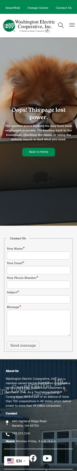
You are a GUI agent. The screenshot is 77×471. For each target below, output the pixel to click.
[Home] (29, 25)
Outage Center (38, 8)
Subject (12, 292)
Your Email (14, 263)
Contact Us (64, 8)
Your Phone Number (21, 278)
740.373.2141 (21, 433)
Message (13, 307)
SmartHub (13, 8)
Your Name (15, 248)
